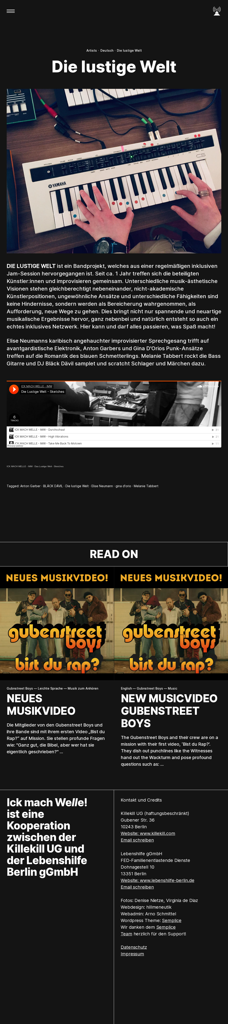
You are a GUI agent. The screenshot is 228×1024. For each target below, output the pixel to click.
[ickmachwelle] (216, 11)
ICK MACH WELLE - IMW (20, 466)
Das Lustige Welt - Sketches (49, 466)
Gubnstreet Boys (20, 688)
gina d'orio (123, 486)
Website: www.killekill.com (148, 833)
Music (172, 688)
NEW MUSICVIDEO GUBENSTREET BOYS (169, 711)
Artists (91, 50)
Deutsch (106, 50)
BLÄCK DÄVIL (53, 486)
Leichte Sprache (50, 688)
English (126, 688)
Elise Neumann (102, 486)
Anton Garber (30, 486)
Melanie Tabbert (146, 486)
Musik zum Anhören (83, 688)
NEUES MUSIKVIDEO (41, 704)
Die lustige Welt (129, 50)
